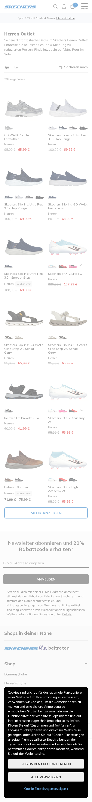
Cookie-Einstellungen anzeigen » (46, 788)
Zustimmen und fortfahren (46, 764)
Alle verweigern (46, 777)
